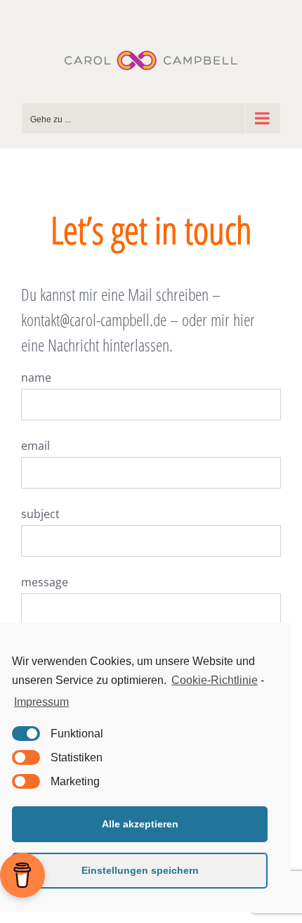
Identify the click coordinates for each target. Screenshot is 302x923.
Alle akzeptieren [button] (140, 824)
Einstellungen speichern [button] (140, 870)
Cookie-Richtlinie (214, 680)
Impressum (41, 702)
